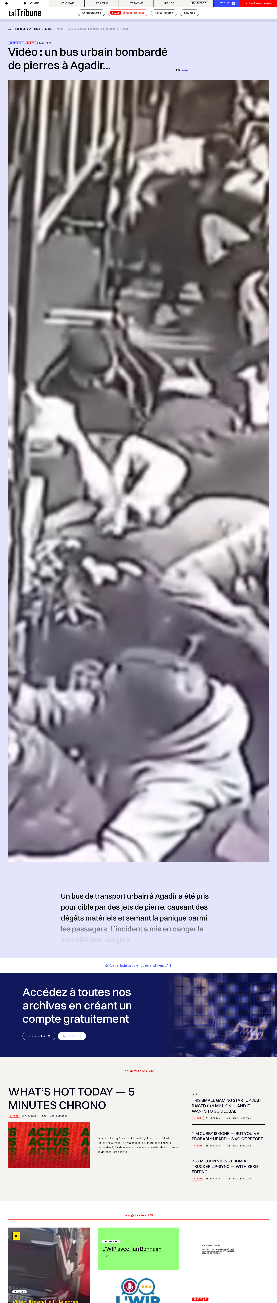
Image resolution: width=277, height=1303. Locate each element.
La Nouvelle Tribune (24, 12)
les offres (70, 1036)
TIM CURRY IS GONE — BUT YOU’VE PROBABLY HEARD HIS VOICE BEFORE (227, 1136)
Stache (14, 1115)
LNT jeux (169, 3)
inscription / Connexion (260, 3)
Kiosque (202, 1299)
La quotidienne (91, 12)
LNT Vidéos (101, 3)
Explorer (189, 12)
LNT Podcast (136, 3)
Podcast (114, 1241)
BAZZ (185, 69)
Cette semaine (164, 12)
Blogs (48, 28)
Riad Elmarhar (58, 1115)
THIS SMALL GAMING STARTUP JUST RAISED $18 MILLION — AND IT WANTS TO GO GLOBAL (226, 1106)
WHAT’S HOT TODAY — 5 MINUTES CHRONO (71, 1098)
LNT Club (224, 3)
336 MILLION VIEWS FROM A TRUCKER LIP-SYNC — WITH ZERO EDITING (225, 1166)
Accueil (20, 28)
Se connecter (36, 1036)
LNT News (33, 3)
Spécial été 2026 (129, 12)
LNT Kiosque (67, 3)
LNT (106, 1256)
